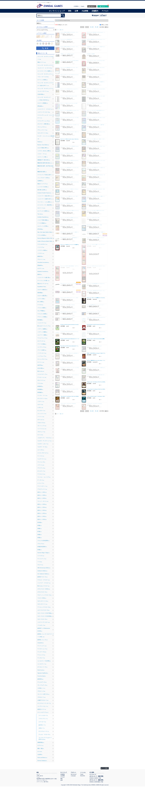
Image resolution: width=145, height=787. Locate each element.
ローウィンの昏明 (42, 79)
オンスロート (41, 410)
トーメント (40, 416)
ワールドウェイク (42, 338)
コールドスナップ (42, 374)
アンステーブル (41, 651)
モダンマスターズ (42, 619)
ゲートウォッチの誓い (43, 280)
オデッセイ (40, 419)
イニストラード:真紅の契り (44, 195)
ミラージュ (40, 465)
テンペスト (40, 456)
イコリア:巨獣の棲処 (43, 220)
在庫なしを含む (104, 24)
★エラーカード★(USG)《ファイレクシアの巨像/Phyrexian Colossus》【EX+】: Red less (76, 244)
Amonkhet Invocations (43, 262)
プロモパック (41, 691)
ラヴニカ (40, 383)
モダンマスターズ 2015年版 (44, 616)
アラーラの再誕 (41, 344)
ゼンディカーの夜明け (43, 211)
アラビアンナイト (42, 489)
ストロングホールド (42, 452)
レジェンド (40, 483)
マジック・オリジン (42, 501)
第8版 (39, 528)
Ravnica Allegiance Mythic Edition (45, 238)
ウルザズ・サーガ (42, 446)
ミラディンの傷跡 (42, 332)
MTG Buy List (93, 774)
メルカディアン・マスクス (44, 437)
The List (40, 214)
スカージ (40, 404)
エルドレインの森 (42, 156)
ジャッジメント (41, 413)
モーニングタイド (42, 359)
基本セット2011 (41, 516)
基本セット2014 (42, 507)
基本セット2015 (42, 504)
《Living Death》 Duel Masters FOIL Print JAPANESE (96, 389)
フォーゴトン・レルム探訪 (44, 202)
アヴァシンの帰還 (42, 316)
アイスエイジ (41, 474)
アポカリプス (41, 422)
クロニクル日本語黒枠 (43, 540)
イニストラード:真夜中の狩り (45, 198)
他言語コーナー (41, 709)
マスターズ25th (41, 598)
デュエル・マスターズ (44, 734)
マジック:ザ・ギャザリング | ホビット (45, 58)
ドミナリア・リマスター (43, 583)
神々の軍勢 (40, 301)
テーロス (40, 304)
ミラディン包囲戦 (42, 329)
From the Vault (41, 676)
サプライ (40, 745)
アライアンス (41, 468)
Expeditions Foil (41, 286)
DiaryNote (82, 775)
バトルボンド (41, 625)
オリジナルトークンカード (44, 703)
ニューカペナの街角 (43, 186)
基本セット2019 (42, 498)
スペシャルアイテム (42, 712)
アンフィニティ (42, 645)
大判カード (42, 728)
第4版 (39, 549)
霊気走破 (40, 106)
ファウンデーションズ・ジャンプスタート (45, 116)
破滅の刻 (40, 256)
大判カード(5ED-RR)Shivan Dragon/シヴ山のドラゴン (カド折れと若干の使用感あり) (101, 353)
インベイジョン (41, 428)
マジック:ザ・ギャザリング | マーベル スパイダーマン (45, 90)
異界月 (39, 274)
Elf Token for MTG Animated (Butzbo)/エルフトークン (69, 338)
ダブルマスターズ (42, 592)
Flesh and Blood (42, 757)
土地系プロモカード (42, 700)
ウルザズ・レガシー (42, 443)
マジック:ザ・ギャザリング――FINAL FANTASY (43, 99)
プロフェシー (41, 431)
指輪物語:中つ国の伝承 (43, 159)
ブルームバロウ (42, 127)
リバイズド (40, 555)
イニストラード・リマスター (45, 109)
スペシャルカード (43, 715)
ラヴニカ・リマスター (43, 579)
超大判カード (42, 725)
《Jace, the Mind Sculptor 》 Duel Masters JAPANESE (97, 396)
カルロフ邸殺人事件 (43, 147)
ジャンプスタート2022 (43, 177)
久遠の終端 (40, 94)
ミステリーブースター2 (43, 112)
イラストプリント (43, 718)
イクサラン (40, 253)
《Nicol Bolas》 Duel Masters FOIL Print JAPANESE (70, 396)
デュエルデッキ (42, 682)
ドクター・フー (42, 153)
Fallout (39, 141)
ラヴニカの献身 (41, 235)
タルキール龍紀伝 (42, 289)
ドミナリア (40, 247)
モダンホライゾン (42, 604)
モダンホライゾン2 (42, 601)
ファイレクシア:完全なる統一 (45, 174)
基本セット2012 (42, 513)
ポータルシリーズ (42, 667)
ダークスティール (42, 398)
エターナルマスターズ (43, 610)
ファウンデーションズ (43, 120)
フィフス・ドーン (42, 395)
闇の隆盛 (40, 319)
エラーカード (42, 721)
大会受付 (39, 754)
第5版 (39, 537)
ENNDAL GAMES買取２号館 (96, 781)
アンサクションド (42, 648)
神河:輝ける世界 (42, 189)
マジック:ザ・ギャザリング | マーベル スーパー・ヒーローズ (45, 67)
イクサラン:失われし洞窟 (44, 150)
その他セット (41, 688)
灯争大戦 (40, 229)
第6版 (39, 534)
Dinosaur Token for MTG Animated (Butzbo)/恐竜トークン (97, 338)
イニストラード (41, 322)
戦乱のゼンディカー (42, 283)
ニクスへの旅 (41, 298)
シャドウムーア (41, 356)
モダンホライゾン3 (42, 133)
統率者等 (40, 679)
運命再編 (40, 292)
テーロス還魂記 (41, 223)
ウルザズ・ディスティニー (44, 440)
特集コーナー (41, 62)
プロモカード (41, 697)
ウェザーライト (41, 459)
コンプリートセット (42, 706)
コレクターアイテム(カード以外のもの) (45, 738)
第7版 (39, 531)
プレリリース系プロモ (43, 694)
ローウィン (40, 362)
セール (39, 751)
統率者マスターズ (42, 576)
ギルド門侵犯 (41, 310)
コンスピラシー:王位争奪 (44, 661)
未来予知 (40, 365)
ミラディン (40, 401)
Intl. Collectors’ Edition (43, 573)
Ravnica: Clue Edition (43, 144)
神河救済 (40, 386)
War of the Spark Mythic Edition (45, 232)
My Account (73, 774)
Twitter (81, 774)
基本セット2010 (42, 519)
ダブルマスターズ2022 (43, 589)
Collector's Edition (42, 570)
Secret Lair (40, 670)
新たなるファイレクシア (43, 325)
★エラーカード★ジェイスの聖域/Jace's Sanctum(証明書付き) (98, 297)
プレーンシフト (41, 425)
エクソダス (40, 449)
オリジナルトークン (44, 731)
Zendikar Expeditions (43, 217)
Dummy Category (42, 760)
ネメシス (40, 434)
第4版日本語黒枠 (42, 546)
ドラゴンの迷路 (41, 307)
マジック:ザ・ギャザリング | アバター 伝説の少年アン (45, 84)
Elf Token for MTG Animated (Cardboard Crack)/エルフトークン (71, 324)
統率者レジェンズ (42, 639)
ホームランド (41, 471)
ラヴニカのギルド (42, 244)
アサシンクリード (42, 130)
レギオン (40, 407)
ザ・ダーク (40, 480)
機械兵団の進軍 (42, 171)
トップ (57, 20)
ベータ (39, 561)
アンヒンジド (41, 654)
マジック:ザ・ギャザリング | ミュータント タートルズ (45, 75)
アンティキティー (42, 486)
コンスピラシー (41, 664)
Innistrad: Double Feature (44, 192)
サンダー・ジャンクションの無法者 (45, 137)
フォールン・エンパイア (43, 477)
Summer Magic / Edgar (43, 552)
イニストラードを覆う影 (43, 277)
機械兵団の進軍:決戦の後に (44, 163)
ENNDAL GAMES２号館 (95, 778)
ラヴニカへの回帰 (42, 313)
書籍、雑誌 (40, 748)
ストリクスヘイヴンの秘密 (44, 71)
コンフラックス (41, 347)
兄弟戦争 (40, 180)
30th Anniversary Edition (43, 567)
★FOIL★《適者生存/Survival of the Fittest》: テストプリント (98, 360)
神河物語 (40, 392)
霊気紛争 (40, 265)
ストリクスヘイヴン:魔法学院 (45, 205)
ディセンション (41, 377)
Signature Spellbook (42, 673)
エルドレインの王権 (42, 226)
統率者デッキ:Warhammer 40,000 (43, 630)
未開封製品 (40, 742)
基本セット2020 (42, 495)
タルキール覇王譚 (42, 295)
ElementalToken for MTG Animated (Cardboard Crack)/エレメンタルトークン (100, 324)
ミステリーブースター (43, 622)
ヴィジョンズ (41, 462)
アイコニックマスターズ (43, 607)
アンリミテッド (41, 558)
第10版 (39, 522)
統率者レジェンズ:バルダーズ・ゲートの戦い (45, 635)
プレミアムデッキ (42, 685)
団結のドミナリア (42, 183)
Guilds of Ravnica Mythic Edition (45, 241)
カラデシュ (40, 268)
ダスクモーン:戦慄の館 (43, 124)
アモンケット (41, 259)
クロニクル (40, 543)
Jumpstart (40, 642)
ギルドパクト (41, 380)
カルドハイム (41, 208)
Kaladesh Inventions (42, 271)
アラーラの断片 (41, 350)
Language (73, 775)
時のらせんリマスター (43, 586)
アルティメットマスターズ (44, 595)
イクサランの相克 (42, 250)
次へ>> (61, 29)
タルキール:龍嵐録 (42, 103)
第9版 (39, 525)
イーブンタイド (41, 353)
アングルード (41, 657)
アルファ (40, 564)
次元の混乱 (40, 368)
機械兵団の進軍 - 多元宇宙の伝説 (45, 167)
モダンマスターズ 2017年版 (44, 613)
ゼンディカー (41, 341)
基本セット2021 (42, 492)
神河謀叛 (40, 389)
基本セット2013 (42, 510)
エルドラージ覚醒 (42, 335)
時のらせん (40, 371)
